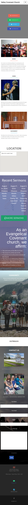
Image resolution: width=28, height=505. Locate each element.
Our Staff (14, 314)
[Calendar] (14, 293)
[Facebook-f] (14, 498)
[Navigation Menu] (25, 2)
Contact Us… (14, 482)
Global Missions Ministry (14, 397)
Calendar (14, 295)
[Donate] (14, 320)
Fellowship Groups (14, 304)
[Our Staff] (14, 311)
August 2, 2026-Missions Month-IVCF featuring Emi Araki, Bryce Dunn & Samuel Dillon (23, 198)
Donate (14, 323)
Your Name (14, 401)
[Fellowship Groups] (14, 302)
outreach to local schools (14, 369)
